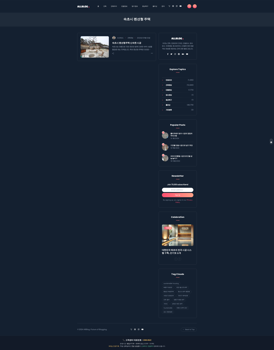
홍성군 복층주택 (169, 292)
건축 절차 (167, 300)
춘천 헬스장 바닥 (181, 287)
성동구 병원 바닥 (179, 300)
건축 (104, 6)
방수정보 (135, 6)
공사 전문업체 (168, 312)
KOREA (120, 38)
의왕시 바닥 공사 (182, 308)
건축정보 (130, 38)
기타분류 (169, 110)
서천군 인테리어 (169, 296)
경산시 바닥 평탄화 (184, 292)
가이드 (166, 304)
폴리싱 (155, 6)
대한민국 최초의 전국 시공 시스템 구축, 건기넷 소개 (176, 251)
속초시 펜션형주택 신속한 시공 (126, 42)
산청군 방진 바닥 (177, 304)
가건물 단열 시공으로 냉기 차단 (182, 145)
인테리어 (114, 6)
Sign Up (177, 195)
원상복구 (145, 6)
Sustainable (168, 308)
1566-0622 (147, 340)
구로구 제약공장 (183, 296)
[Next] (179, 259)
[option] (177, 240)
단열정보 (124, 6)
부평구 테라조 (168, 287)
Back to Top (189, 329)
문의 (163, 6)
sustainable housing (171, 283)
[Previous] (175, 259)
